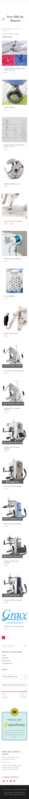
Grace (4, 655)
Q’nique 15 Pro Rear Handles (14, 371)
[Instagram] (10, 781)
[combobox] (14, 676)
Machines (5, 658)
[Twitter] (7, 781)
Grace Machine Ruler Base (13, 221)
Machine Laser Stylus (11, 333)
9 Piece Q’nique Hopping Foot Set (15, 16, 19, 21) (14, 145)
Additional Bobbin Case (12, 184)
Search (25, 646)
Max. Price (24, 697)
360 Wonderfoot (9, 107)
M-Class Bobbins (9, 296)
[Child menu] (25, 655)
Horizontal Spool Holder (12, 258)
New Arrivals (6, 660)
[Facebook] (3, 781)
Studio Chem (20, 794)
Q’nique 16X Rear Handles (13, 486)
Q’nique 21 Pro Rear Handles (14, 626)
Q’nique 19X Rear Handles (13, 600)
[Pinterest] (14, 781)
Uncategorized (7, 663)
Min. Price (5, 697)
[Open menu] (3, 19)
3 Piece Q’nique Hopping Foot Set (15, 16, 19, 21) (14, 69)
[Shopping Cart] (26, 19)
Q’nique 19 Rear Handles (12, 524)
